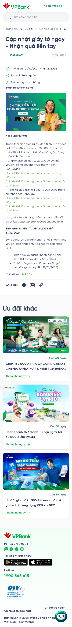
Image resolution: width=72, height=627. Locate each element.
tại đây (27, 274)
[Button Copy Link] (41, 285)
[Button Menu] (67, 6)
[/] (16, 6)
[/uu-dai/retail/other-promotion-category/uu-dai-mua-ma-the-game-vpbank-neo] (36, 471)
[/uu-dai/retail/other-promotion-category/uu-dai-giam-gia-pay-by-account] (36, 335)
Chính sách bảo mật (17, 610)
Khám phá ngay (16, 376)
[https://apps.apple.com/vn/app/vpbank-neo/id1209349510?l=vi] (40, 562)
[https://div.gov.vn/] (16, 591)
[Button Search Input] (9, 17)
